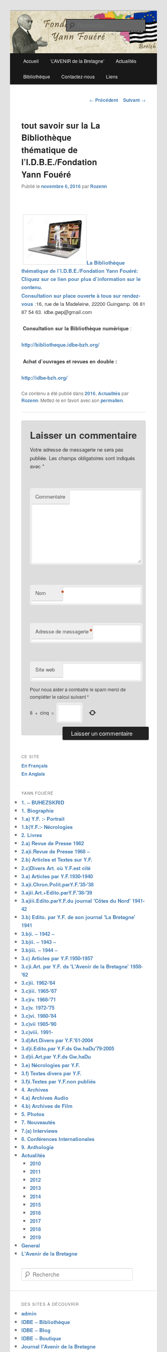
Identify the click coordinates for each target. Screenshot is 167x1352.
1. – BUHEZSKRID (42, 802)
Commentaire (50, 496)
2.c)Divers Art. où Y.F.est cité (55, 868)
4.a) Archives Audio (44, 1097)
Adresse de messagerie (63, 631)
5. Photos (32, 1114)
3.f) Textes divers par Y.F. (51, 1073)
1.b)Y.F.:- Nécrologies (47, 826)
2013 (35, 1188)
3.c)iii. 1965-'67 (39, 990)
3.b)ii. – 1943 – (38, 942)
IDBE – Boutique (41, 1338)
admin (29, 1313)
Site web (45, 669)
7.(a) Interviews (39, 1130)
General (30, 1245)
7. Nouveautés (38, 1122)
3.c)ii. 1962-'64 (38, 982)
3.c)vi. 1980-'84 (38, 1015)
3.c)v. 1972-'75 (37, 1007)
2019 (35, 1237)
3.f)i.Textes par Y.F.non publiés (58, 1081)
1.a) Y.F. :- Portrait (42, 818)
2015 (35, 1204)
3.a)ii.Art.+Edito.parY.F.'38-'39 (56, 892)
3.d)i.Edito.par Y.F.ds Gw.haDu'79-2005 (67, 1048)
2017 (35, 1221)
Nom (49, 593)
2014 (35, 1196)
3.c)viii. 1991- (37, 1032)
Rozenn (98, 186)
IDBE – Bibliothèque (45, 1322)
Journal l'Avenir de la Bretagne (58, 1346)
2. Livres (31, 835)
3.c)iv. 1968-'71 (38, 999)
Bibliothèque (36, 76)
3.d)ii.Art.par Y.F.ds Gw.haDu (56, 1056)
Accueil (31, 61)
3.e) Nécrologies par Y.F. (50, 1065)
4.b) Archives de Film (47, 1106)
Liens (112, 76)
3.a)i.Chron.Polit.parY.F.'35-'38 (57, 884)
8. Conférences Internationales (57, 1139)
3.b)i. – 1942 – (37, 933)
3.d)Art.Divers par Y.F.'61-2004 (57, 1040)
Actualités (109, 393)
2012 (35, 1179)
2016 (90, 393)
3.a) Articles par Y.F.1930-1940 (57, 876)
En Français (34, 765)
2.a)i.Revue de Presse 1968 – (55, 851)
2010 (35, 1163)
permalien (112, 400)
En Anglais (33, 773)
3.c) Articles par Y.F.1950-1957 (57, 958)
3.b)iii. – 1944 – (39, 950)
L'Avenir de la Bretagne (49, 1253)
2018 (35, 1229)
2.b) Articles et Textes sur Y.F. (56, 859)
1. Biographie (37, 810)
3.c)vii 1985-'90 (38, 1024)
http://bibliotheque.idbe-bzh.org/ (60, 344)
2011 (35, 1171)
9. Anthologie (37, 1147)
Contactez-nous (78, 76)
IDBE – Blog (35, 1330)
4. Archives (34, 1089)
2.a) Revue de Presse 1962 (52, 843)
